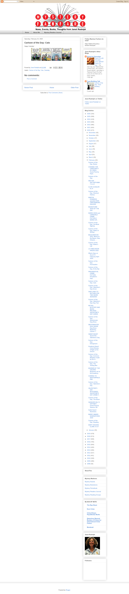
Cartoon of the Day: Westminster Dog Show (93, 319)
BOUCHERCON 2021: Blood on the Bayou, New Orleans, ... (94, 237)
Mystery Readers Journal (52, 32)
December (92, 132)
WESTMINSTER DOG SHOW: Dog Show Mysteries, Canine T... (93, 328)
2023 (89, 122)
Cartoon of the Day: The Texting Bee (93, 363)
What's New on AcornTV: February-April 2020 (93, 255)
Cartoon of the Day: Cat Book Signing (93, 224)
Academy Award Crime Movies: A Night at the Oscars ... (93, 349)
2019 (89, 433)
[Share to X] (58, 68)
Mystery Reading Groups (93, 495)
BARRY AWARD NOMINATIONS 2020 (94, 416)
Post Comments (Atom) (55, 92)
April (90, 154)
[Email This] (54, 68)
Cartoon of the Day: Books (93, 163)
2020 (89, 130)
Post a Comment (32, 79)
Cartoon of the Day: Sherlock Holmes (93, 193)
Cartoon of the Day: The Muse (94, 398)
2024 (89, 119)
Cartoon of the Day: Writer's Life (93, 244)
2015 (89, 444)
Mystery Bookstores (91, 485)
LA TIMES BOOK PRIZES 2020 (93, 249)
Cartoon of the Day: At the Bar (93, 268)
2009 (89, 461)
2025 (89, 116)
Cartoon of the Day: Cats (36, 70)
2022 (89, 124)
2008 (89, 464)
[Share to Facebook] (60, 68)
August (91, 143)
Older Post (74, 87)
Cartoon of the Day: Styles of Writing (93, 230)
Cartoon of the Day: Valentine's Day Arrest (94, 287)
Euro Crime (91, 509)
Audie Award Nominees (92, 410)
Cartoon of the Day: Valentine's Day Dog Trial (94, 301)
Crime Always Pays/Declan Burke (93, 513)
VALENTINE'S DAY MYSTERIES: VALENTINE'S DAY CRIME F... (94, 391)
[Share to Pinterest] (62, 68)
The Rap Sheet (92, 505)
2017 (89, 439)
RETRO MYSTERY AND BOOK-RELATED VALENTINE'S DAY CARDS (94, 310)
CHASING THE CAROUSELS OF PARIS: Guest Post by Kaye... (93, 170)
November (92, 135)
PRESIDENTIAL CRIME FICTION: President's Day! (93, 275)
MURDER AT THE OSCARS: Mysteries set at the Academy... (94, 370)
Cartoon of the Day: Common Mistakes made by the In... (94, 356)
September (92, 141)
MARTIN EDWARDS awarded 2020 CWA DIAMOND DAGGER (94, 201)
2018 (89, 436)
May (90, 152)
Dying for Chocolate (94, 56)
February (92, 160)
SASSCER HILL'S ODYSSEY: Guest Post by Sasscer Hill (94, 404)
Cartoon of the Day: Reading (93, 421)
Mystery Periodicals (91, 488)
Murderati (90, 527)
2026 (89, 113)
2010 (89, 458)
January (91, 430)
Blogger (68, 590)
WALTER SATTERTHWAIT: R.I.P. (94, 182)
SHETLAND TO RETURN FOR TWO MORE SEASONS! (93, 294)
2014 (89, 447)
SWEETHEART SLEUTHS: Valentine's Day (94, 335)
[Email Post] (50, 67)
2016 (89, 442)
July (90, 146)
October (91, 138)
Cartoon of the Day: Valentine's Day (94, 383)
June (90, 149)
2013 (89, 450)
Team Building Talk (93, 81)
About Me (36, 32)
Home (27, 32)
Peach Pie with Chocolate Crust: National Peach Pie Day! (99, 61)
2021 (89, 127)
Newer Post (28, 87)
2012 (89, 453)
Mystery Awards (90, 481)
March (91, 157)
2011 (89, 455)
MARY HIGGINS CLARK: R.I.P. (93, 425)
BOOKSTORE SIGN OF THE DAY (93, 208)
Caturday (47, 70)
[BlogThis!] (56, 68)
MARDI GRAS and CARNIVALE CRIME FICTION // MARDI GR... (94, 216)
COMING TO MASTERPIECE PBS (94, 377)
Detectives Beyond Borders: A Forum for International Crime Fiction (94, 521)
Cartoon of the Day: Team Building (99, 84)
